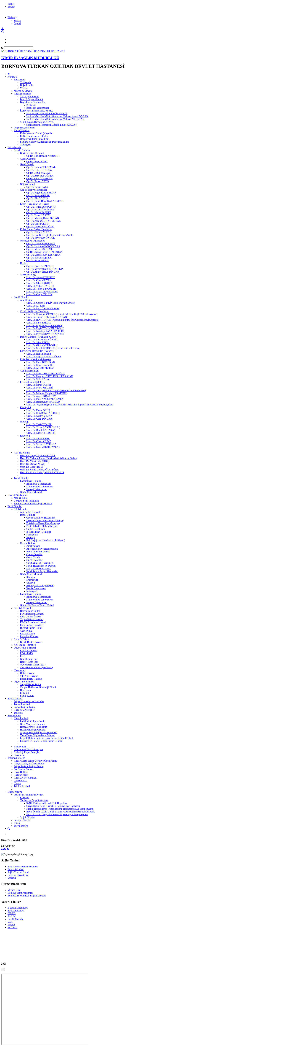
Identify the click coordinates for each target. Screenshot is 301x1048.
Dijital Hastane (27, 673)
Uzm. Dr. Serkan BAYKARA (41, 444)
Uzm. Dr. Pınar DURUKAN (40, 362)
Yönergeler (25, 144)
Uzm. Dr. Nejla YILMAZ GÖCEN (43, 356)
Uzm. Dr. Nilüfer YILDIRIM (40, 433)
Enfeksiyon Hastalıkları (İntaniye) (36, 351)
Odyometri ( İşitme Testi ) (32, 664)
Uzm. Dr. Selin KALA (37, 379)
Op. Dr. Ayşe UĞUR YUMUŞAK (43, 221)
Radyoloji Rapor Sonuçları (27, 752)
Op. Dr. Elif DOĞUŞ (37, 198)
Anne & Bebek (21, 639)
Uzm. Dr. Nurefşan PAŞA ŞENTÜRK (45, 331)
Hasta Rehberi (21, 718)
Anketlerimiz (20, 780)
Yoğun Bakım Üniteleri (31, 619)
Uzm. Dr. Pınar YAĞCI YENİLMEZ (44, 399)
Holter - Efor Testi (29, 661)
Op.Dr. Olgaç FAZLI (37, 161)
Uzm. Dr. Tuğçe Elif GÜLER (41, 288)
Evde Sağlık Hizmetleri (31, 625)
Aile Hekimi (26, 300)
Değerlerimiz (26, 85)
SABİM (12, 916)
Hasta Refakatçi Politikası (32, 729)
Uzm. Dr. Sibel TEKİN (38, 342)
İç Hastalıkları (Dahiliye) (32, 382)
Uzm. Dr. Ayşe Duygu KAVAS (42, 291)
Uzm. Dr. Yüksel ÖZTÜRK (40, 286)
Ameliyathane (33, 546)
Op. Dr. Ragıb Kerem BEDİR (41, 192)
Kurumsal (12, 76)
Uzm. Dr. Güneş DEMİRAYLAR (43, 447)
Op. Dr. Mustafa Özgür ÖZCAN (42, 218)
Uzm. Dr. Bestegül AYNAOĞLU (43, 401)
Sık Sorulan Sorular (23, 769)
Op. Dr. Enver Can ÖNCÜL (40, 237)
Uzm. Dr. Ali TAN (35, 305)
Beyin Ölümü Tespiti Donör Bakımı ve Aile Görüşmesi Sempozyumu (60, 811)
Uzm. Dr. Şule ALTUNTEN (40, 277)
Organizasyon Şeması (24, 127)
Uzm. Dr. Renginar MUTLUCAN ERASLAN (49, 376)
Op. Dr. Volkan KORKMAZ (40, 243)
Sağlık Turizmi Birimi (24, 707)
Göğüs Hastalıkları (29, 370)
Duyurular (19, 755)
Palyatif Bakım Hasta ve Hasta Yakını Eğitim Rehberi (46, 738)
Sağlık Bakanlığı (16, 910)
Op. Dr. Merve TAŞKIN (38, 212)
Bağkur (11, 924)
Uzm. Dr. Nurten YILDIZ (39, 416)
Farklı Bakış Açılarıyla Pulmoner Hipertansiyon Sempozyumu (57, 814)
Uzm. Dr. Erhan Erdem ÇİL (40, 365)
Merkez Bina (20, 498)
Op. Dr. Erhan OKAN (37, 260)
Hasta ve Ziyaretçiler (24, 710)
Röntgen (30, 577)
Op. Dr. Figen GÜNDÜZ (39, 170)
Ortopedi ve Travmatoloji (32, 240)
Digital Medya (15, 791)
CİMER (12, 913)
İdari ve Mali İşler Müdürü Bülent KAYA (46, 113)
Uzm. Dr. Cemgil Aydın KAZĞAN (37, 455)
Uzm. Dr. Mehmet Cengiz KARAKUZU (46, 393)
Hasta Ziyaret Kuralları (25, 777)
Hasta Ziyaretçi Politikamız (33, 726)
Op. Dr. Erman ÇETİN (37, 181)
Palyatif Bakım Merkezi (32, 613)
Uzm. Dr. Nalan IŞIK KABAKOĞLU (45, 373)
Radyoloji (25, 435)
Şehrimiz (18, 712)
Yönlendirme (14, 715)
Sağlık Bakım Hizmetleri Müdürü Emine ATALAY (51, 124)
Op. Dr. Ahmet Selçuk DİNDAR (42, 271)
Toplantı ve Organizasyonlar (34, 800)
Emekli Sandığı (15, 919)
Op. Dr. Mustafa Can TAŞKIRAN (43, 254)
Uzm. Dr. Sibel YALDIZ (38, 322)
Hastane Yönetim (22, 93)
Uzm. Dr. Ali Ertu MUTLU (40, 368)
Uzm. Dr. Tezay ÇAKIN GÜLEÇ (43, 427)
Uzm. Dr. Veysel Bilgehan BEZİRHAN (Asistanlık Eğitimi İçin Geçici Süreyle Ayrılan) (69, 404)
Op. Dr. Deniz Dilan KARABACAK (45, 201)
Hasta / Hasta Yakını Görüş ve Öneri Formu (35, 760)
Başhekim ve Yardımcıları (32, 102)
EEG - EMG (26, 653)
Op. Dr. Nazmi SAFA (37, 187)
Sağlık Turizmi (15, 698)
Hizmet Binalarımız (17, 495)
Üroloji (23, 263)
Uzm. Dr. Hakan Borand (38, 353)
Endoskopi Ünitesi (29, 636)
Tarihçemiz (25, 82)
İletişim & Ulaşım (16, 758)
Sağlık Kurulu (27, 695)
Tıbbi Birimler (15, 506)
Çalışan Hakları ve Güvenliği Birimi (38, 687)
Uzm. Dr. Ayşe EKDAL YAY (41, 396)
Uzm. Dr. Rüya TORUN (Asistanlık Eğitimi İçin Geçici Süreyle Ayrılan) (62, 319)
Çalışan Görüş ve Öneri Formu (29, 763)
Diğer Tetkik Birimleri (25, 647)
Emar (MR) (32, 579)
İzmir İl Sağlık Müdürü (31, 99)
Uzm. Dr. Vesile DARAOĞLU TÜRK (39, 469)
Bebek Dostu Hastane (31, 642)
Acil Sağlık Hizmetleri (31, 512)
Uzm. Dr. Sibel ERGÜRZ (39, 283)
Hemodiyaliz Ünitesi (30, 611)
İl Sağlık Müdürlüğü (18, 907)
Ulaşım (17, 783)
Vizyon (23, 88)
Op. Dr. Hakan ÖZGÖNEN (40, 209)
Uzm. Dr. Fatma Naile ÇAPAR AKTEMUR (42, 472)
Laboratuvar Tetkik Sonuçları (28, 749)
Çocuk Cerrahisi (28, 158)
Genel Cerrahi (27, 164)
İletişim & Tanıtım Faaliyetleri (28, 794)
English (11, 6)
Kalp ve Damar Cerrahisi (38, 568)
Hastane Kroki (21, 775)
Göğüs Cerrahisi (34, 560)
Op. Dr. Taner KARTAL (38, 215)
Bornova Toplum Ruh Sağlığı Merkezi (33, 503)
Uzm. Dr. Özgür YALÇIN (39, 294)
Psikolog (24, 693)
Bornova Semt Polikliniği (26, 500)
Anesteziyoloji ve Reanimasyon (42, 548)
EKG (22, 656)
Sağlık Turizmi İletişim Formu (28, 766)
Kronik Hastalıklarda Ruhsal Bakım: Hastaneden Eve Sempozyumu (59, 808)
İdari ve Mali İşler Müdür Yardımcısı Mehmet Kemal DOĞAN (57, 116)
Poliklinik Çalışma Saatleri (33, 721)
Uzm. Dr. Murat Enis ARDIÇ (34, 461)
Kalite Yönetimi (21, 130)
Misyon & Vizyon (23, 91)
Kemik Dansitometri (36, 588)
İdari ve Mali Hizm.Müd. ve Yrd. (36, 110)
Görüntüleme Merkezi (31, 492)
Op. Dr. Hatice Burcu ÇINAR (41, 206)
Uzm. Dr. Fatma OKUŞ (38, 410)
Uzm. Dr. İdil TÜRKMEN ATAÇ (43, 308)
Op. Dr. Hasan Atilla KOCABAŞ (43, 246)
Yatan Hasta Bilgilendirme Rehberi (37, 735)
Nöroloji (24, 421)
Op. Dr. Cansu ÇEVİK (37, 223)
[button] (12, 17)
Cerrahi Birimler (22, 150)
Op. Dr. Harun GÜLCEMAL (41, 167)
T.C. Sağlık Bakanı (29, 96)
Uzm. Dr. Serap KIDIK (38, 438)
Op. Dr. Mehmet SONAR (39, 249)
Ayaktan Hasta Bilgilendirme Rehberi (38, 732)
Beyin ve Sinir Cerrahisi (32, 153)
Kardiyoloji (25, 407)
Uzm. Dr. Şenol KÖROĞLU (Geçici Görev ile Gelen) (53, 348)
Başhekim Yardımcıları (37, 107)
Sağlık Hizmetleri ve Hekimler (29, 701)
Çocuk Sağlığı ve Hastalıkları (34, 311)
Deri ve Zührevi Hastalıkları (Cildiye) (38, 336)
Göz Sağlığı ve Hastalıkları (33, 189)
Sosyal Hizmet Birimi (30, 684)
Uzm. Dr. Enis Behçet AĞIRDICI (43, 413)
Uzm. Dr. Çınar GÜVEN (38, 280)
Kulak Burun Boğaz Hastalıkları (36, 229)
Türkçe (11, 4)
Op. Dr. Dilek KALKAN (39, 232)
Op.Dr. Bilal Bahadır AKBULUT (43, 156)
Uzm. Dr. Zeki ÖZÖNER (39, 424)
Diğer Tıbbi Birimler (24, 681)
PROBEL (12, 927)
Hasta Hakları (20, 772)
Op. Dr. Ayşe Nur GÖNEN (40, 175)
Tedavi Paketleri (22, 704)
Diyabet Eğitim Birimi (31, 628)
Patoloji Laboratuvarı (36, 489)
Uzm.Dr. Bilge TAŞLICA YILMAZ (44, 325)
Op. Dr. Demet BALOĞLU (40, 226)
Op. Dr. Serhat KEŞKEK (39, 257)
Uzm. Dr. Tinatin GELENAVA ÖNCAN (46, 317)
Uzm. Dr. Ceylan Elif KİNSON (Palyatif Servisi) (50, 302)
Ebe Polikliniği (27, 633)
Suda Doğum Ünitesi (30, 616)
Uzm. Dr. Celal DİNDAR (39, 418)
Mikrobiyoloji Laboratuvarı (39, 486)
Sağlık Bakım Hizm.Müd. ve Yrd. (37, 122)
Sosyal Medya (21, 825)
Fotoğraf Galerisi (22, 820)
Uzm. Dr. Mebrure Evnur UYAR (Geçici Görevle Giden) (48, 458)
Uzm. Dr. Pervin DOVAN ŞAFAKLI (45, 334)
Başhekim (31, 105)
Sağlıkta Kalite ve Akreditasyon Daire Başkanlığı (44, 141)
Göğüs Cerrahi (27, 184)
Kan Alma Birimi (28, 650)
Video (17, 823)
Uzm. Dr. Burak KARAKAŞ (40, 430)
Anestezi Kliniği (28, 274)
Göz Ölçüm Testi (28, 659)
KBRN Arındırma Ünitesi (33, 622)
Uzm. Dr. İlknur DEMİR (38, 384)
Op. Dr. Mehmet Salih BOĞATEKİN (45, 269)
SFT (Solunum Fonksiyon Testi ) (36, 667)
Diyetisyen (25, 690)
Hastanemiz (19, 79)
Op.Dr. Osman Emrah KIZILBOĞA (44, 252)
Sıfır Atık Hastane (29, 676)
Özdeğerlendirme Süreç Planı (34, 139)
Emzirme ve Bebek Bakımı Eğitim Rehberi (41, 741)
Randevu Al (20, 746)
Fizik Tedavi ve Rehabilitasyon (35, 359)
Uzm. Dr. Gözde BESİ (31, 466)
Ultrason (30, 582)
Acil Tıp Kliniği (22, 452)
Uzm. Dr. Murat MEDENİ (39, 387)
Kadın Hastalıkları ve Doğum (34, 204)
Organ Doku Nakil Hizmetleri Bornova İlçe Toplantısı (53, 806)
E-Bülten (24, 797)
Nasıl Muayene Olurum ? (32, 724)
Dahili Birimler (21, 297)
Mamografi (31, 591)
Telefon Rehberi (22, 786)
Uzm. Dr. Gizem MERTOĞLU (42, 345)
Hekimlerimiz (14, 147)
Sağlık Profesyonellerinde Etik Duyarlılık (46, 803)
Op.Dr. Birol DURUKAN (39, 178)
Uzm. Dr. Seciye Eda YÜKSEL (42, 339)
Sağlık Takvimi (27, 817)
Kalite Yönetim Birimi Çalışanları (36, 133)
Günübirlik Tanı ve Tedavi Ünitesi (37, 605)
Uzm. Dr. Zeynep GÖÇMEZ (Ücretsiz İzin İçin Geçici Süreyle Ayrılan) (61, 314)
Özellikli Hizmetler (23, 608)
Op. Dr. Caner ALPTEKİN (39, 266)
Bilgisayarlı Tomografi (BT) (40, 585)
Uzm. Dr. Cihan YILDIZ (38, 441)
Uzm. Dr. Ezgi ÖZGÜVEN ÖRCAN (45, 328)
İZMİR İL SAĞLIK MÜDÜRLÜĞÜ (30, 58)
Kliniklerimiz (20, 509)
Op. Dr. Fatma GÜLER (38, 195)
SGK (10, 921)
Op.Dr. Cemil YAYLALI (38, 172)
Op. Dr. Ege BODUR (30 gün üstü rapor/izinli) (49, 235)
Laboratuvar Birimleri (31, 481)
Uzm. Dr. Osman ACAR (32, 464)
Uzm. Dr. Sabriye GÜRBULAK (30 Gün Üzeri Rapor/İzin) (56, 390)
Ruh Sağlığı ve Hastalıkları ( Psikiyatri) (45, 540)
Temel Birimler (21, 478)
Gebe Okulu (26, 630)
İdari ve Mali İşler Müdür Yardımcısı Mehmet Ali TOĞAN (55, 119)
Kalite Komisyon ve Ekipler (34, 136)
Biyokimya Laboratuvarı (38, 483)
